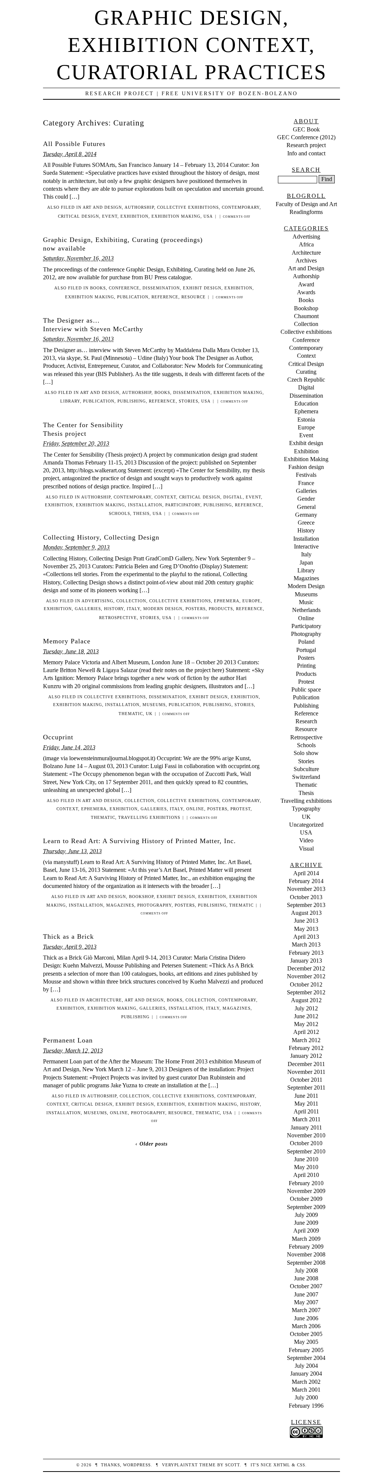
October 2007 (306, 1286)
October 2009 (306, 1199)
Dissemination (161, 288)
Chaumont (306, 316)
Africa (306, 244)
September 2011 (306, 1087)
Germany (306, 515)
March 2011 (306, 1119)
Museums (154, 704)
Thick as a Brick (68, 936)
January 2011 (306, 1127)
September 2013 (306, 905)
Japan (306, 562)
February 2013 (306, 953)
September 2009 (306, 1207)
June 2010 (306, 1159)
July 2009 (306, 1215)
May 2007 (306, 1302)
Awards (306, 292)
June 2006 (306, 1318)
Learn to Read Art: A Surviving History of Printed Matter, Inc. (139, 841)
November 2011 (306, 1072)
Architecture (104, 1000)
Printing (306, 665)
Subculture (306, 769)
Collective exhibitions (188, 207)
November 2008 (306, 1254)
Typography (306, 808)
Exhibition (134, 216)
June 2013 (306, 920)
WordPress (137, 1465)
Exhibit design (202, 288)
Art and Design (102, 207)
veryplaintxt (180, 1465)
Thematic (131, 713)
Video (306, 840)
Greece (306, 522)
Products (221, 608)
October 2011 (306, 1079)
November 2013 (306, 889)
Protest (240, 809)
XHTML (281, 1465)
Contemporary (241, 207)
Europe (251, 601)
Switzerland (306, 777)
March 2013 (306, 944)
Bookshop (141, 896)
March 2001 (306, 1389)
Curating (306, 372)
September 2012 (306, 992)
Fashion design (306, 467)
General (306, 507)
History (114, 608)
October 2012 (306, 984)
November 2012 (306, 976)
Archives (306, 260)
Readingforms (306, 212)
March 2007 (306, 1310)
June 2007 (306, 1294)
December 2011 (306, 1064)
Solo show (306, 753)
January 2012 (306, 1056)
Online (195, 809)
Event (109, 216)
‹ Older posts (151, 1144)
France (306, 483)
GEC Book (306, 129)
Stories (188, 401)
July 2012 (306, 1008)
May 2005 (306, 1342)
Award (306, 284)
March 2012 (306, 1040)
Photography (154, 905)
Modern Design (163, 608)
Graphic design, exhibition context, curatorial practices (191, 45)
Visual (306, 848)
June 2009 (306, 1223)
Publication (132, 297)
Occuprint (58, 737)
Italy (133, 608)
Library (70, 401)
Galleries (88, 608)
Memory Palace (67, 641)
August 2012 (306, 1000)
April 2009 (306, 1230)
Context (165, 497)
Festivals (306, 475)
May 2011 (306, 1103)
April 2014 (306, 873)
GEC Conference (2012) (306, 137)
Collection (131, 601)
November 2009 (306, 1191)
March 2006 (306, 1326)
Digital (233, 497)
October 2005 (306, 1334)
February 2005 (306, 1350)
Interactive (306, 546)
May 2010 (306, 1167)
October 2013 (306, 897)
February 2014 (306, 881)
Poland (306, 642)
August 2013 (306, 913)
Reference (164, 297)
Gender (306, 498)
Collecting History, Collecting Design (101, 537)
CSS (301, 1465)
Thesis (141, 513)
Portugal (306, 650)
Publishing (131, 401)
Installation (145, 505)
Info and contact (306, 153)
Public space (306, 689)
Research (306, 721)
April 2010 (306, 1175)
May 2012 (306, 1024)
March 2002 (306, 1382)
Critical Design (78, 216)
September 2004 (306, 1358)
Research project (306, 145)
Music (306, 602)
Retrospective (118, 617)
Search (306, 170)
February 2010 (306, 1183)
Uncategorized (306, 824)
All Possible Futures (74, 143)
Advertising (97, 601)
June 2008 (306, 1278)
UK (149, 713)
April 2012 (306, 1032)
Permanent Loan (68, 1040)
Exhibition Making (175, 216)
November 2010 (306, 1135)
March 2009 (306, 1239)
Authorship (139, 207)
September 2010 (306, 1151)
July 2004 (306, 1366)
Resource (193, 297)
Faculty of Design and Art (306, 204)
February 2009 (306, 1246)
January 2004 (306, 1373)
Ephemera (226, 601)
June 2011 (306, 1096)
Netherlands (306, 610)
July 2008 (306, 1270)
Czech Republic (306, 379)
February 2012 (306, 1048)
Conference (124, 288)
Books (98, 288)
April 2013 (306, 936)
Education (306, 403)
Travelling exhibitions (149, 817)
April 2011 (306, 1111)
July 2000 (306, 1397)
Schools (119, 513)
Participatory (182, 505)
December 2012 (306, 968)
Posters (196, 608)
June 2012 (306, 1016)
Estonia (306, 419)
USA (208, 216)
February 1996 (306, 1405)
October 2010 (306, 1143)
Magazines (120, 905)
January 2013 (306, 960)
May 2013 (306, 929)
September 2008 (306, 1262)
